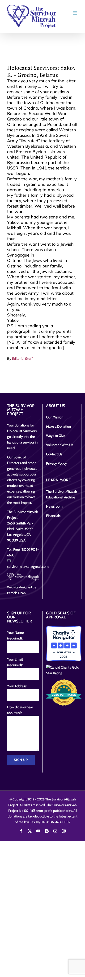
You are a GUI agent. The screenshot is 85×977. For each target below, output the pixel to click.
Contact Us (54, 454)
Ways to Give (55, 436)
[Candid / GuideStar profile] (63, 670)
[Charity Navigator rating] (63, 643)
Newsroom (54, 506)
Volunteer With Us (59, 445)
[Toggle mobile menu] (75, 12)
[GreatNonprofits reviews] (63, 692)
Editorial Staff (22, 358)
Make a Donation (58, 426)
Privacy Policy (56, 463)
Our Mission (54, 417)
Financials (53, 516)
